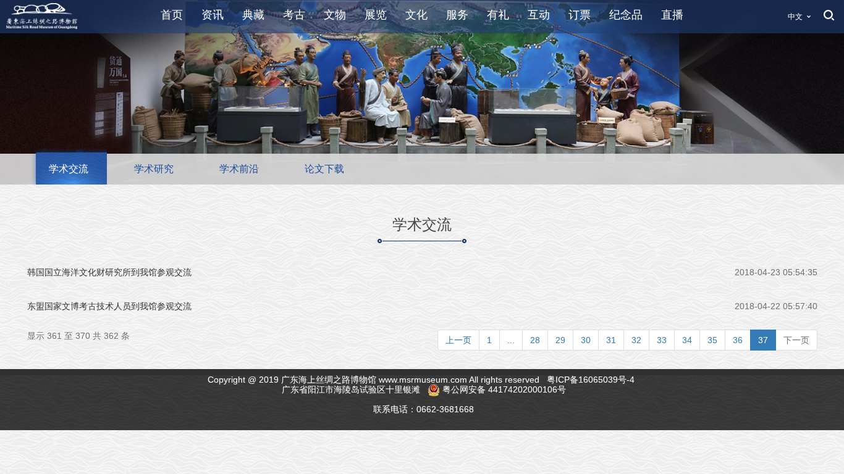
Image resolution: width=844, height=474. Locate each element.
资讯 (212, 15)
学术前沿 (239, 169)
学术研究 (154, 169)
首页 (172, 15)
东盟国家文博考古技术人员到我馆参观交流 (109, 306)
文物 (335, 15)
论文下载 (324, 169)
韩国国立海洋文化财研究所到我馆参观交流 (109, 272)
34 (687, 340)
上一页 (458, 340)
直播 (672, 15)
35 (712, 340)
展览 (376, 15)
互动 (539, 15)
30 (586, 340)
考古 (294, 15)
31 (611, 340)
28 (535, 340)
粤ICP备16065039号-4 (592, 380)
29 (560, 340)
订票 (579, 15)
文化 (416, 15)
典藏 (253, 15)
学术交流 (68, 169)
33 (662, 340)
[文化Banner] (422, 91)
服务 (457, 15)
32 (636, 340)
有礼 (498, 15)
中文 (795, 16)
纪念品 (626, 15)
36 (738, 340)
